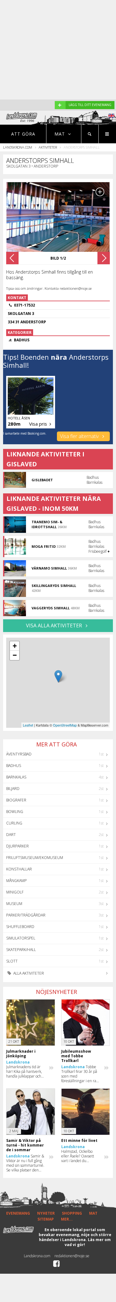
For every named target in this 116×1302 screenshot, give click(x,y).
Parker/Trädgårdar (25, 915)
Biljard (12, 788)
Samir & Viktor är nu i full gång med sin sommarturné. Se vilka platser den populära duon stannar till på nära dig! (25, 1163)
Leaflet (28, 725)
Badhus (13, 765)
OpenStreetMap (65, 725)
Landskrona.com (17, 147)
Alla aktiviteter (28, 973)
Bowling (14, 811)
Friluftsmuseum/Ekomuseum (34, 857)
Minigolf (15, 892)
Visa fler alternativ (80, 436)
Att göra (23, 134)
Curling (14, 823)
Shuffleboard (20, 926)
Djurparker (17, 846)
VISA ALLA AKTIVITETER (54, 625)
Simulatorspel (20, 938)
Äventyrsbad (19, 754)
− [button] (15, 655)
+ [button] (15, 646)
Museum (14, 903)
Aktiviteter (48, 147)
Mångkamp (16, 880)
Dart (11, 834)
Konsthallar (19, 869)
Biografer (16, 800)
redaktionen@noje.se (71, 1255)
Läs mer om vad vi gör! (88, 1242)
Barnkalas (16, 777)
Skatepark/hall (21, 949)
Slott (12, 961)
